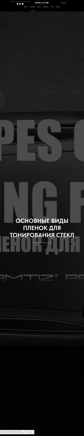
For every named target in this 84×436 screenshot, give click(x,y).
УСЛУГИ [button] (52, 6)
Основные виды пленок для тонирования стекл (45, 10)
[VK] (23, 4)
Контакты (58, 6)
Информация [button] (46, 6)
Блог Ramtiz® (32, 10)
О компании (32, 6)
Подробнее (22, 432)
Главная (26, 6)
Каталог (39, 6)
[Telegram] (18, 4)
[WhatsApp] (20, 4)
